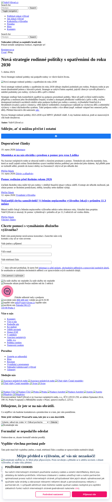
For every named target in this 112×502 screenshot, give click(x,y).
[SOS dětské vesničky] (13, 394)
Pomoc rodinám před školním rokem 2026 (26, 179)
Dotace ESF (12, 332)
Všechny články (8, 219)
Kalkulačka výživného (17, 21)
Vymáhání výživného (25, 195)
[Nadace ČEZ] (16, 392)
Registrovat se (7, 49)
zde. (37, 110)
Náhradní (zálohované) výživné (21, 367)
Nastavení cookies (15, 345)
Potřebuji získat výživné (18, 16)
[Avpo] (38, 383)
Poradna (11, 24)
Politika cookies (14, 342)
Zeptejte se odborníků (17, 356)
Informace (20, 149)
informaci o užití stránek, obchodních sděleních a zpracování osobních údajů (74, 268)
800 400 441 (22, 300)
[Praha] (39, 392)
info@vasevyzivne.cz (25, 302)
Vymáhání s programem (18, 364)
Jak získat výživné (15, 18)
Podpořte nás (13, 324)
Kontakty (11, 29)
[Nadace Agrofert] (66, 392)
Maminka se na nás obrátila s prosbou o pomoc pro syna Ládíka (40, 155)
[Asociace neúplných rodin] (28, 381)
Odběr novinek (14, 329)
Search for (6, 5)
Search (33, 8)
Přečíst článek (7, 171)
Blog (9, 26)
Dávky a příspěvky (24, 173)
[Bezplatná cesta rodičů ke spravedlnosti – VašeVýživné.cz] (9, 2)
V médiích (12, 334)
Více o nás (12, 321)
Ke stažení (12, 327)
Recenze (11, 362)
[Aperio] (93, 392)
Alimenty (11, 369)
